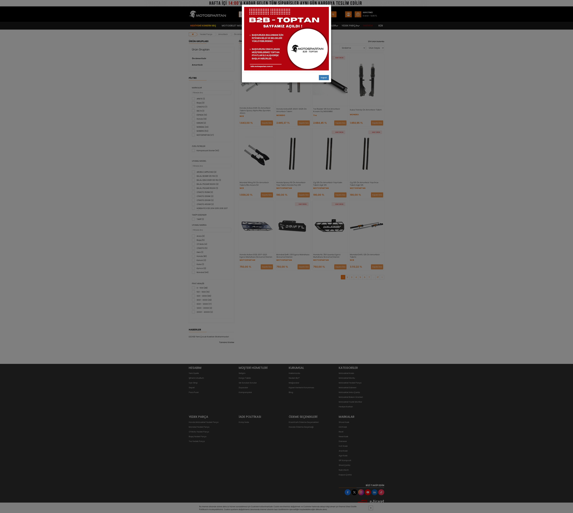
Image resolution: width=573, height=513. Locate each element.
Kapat (324, 77)
